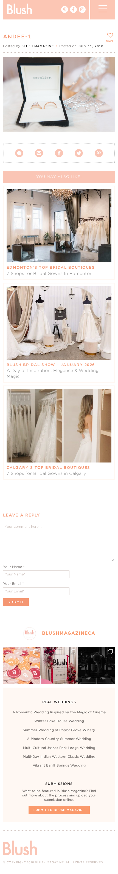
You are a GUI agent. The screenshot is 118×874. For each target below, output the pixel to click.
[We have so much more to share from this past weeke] (21, 665)
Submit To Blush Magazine (59, 809)
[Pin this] (106, 77)
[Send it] (106, 90)
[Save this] (106, 65)
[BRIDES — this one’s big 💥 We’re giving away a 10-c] (96, 665)
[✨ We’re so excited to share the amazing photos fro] (59, 665)
